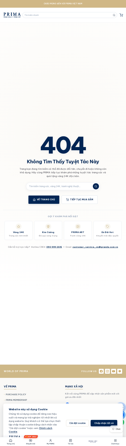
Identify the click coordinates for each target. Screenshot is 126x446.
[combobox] (68, 15)
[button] (121, 15)
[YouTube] (113, 371)
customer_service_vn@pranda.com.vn (95, 247)
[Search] (96, 186)
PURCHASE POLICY (16, 394)
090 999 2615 (54, 247)
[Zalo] (119, 371)
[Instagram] (107, 371)
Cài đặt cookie (77, 423)
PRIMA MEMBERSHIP (16, 400)
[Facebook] (101, 371)
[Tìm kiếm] (114, 15)
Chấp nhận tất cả (104, 423)
